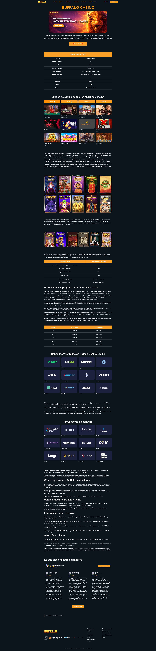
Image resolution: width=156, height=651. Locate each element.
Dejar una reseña (104, 566)
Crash (85, 101)
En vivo (68, 101)
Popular (51, 101)
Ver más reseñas (78, 606)
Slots (103, 101)
